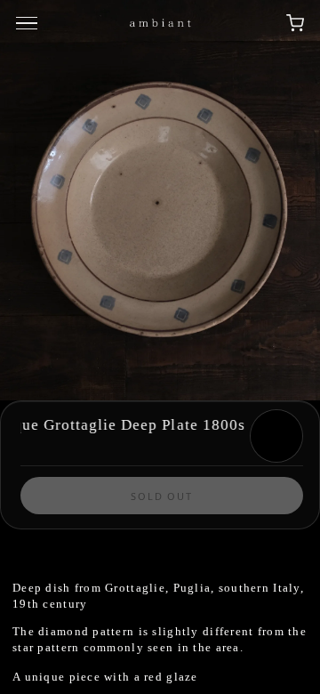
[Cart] (295, 23)
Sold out (162, 496)
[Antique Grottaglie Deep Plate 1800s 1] (160, 200)
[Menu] (29, 23)
